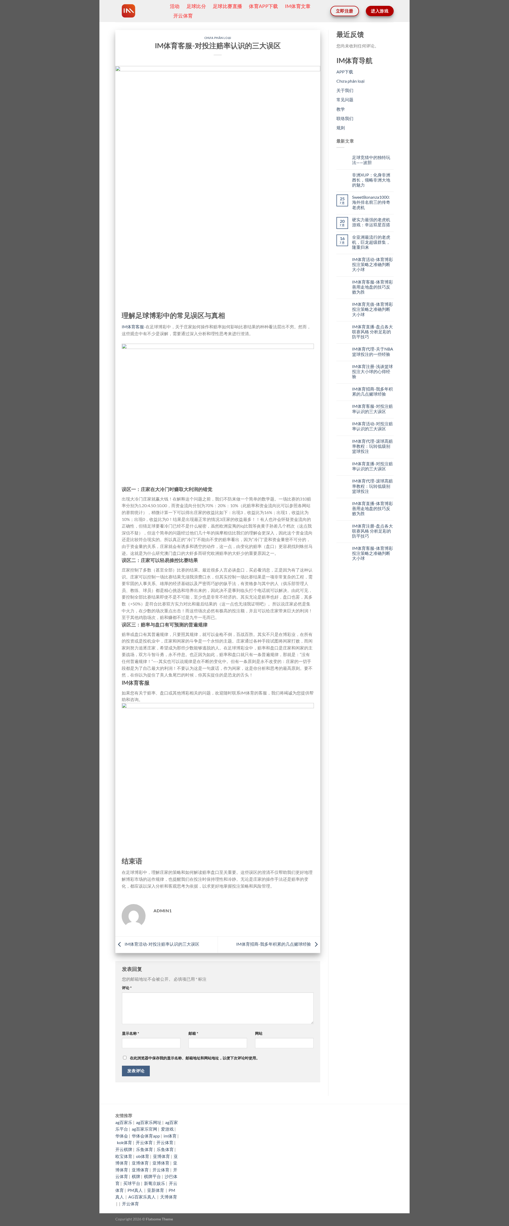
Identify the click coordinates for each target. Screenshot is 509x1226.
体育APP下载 (263, 6)
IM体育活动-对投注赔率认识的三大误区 (161, 944)
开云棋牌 (123, 1149)
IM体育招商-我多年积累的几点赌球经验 (274, 944)
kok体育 (124, 1142)
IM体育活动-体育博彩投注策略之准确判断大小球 (372, 264)
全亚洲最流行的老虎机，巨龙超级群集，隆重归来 (371, 242)
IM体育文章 (298, 6)
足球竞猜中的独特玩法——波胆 (371, 160)
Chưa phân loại (217, 37)
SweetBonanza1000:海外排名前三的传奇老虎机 (371, 202)
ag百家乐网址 (148, 1122)
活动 (175, 6)
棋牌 (136, 1176)
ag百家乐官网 (144, 1128)
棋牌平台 (152, 1176)
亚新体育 (156, 1190)
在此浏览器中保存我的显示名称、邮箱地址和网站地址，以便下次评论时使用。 (195, 1058)
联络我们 (344, 118)
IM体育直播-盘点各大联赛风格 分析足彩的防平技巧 (372, 331)
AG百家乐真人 (142, 1196)
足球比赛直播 (227, 6)
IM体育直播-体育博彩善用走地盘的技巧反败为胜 (372, 508)
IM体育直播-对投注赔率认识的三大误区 (372, 466)
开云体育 (183, 16)
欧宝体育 (123, 1156)
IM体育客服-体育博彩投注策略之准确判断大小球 (372, 553)
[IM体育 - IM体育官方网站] (138, 11)
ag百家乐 (123, 1122)
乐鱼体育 (144, 1149)
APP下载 (344, 71)
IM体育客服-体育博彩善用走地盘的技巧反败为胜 (372, 286)
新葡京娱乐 (154, 1183)
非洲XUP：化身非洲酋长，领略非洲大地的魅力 (371, 179)
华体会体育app (146, 1135)
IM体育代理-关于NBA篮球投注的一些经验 (372, 351)
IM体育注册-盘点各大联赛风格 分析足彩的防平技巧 (372, 530)
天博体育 (168, 1196)
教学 (340, 109)
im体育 (170, 1135)
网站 (258, 1033)
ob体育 (142, 1156)
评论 (127, 987)
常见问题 (344, 99)
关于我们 (344, 90)
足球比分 (196, 6)
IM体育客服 (133, 326)
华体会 (121, 1135)
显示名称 (130, 1033)
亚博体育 (161, 1156)
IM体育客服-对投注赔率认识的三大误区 (372, 409)
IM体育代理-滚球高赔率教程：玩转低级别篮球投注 (372, 446)
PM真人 (135, 1190)
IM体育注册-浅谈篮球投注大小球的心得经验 (372, 371)
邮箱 (193, 1033)
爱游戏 (167, 1128)
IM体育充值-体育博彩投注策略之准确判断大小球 (372, 309)
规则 (340, 127)
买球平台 (131, 1183)
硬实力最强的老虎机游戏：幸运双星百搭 (371, 222)
